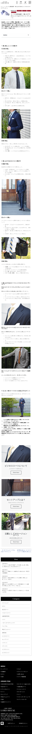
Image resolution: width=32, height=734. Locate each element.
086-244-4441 (6, 718)
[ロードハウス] (5, 2)
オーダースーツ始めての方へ (24, 684)
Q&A (2, 676)
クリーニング (5, 603)
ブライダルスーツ (5, 689)
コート (3, 619)
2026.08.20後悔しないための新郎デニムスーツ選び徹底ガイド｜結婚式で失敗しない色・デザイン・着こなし (15, 584)
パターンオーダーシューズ (8, 622)
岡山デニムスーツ (6, 629)
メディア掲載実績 (21, 676)
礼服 (2, 699)
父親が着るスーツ (21, 686)
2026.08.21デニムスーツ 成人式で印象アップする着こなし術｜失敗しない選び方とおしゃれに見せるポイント (15, 565)
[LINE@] (2, 723)
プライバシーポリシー (22, 671)
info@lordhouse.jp (8, 719)
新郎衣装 (4, 632)
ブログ (19, 669)
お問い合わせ (20, 674)
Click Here (16, 472)
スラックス (4, 646)
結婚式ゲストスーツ (6, 702)
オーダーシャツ (21, 691)
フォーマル (4, 626)
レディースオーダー (22, 699)
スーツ (3, 691)
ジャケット (4, 642)
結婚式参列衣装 (5, 616)
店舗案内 (3, 671)
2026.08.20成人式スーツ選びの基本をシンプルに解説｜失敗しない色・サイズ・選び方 (15, 578)
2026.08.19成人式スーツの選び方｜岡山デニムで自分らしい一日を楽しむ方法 (15, 590)
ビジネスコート (5, 649)
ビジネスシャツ (5, 652)
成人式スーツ (5, 609)
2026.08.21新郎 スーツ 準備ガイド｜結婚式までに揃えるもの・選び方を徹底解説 (15, 571)
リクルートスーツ (6, 612)
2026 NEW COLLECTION (7, 684)
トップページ (4, 669)
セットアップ (5, 639)
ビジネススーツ (5, 636)
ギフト (3, 606)
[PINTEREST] (28, 723)
